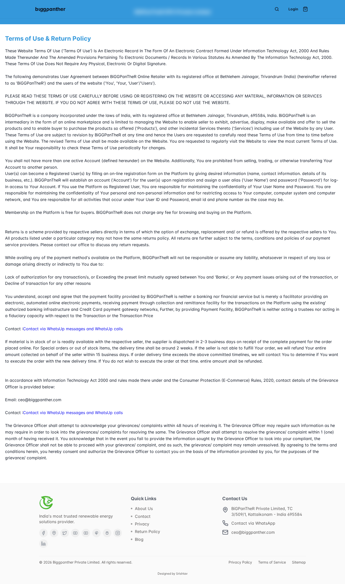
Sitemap (299, 562)
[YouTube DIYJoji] (75, 533)
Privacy (142, 523)
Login (293, 9)
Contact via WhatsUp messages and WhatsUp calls (73, 328)
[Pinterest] (96, 533)
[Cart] (305, 9)
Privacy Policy (240, 562)
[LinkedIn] (43, 543)
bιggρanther (50, 9)
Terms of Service (272, 562)
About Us (144, 508)
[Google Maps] (54, 533)
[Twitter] (64, 533)
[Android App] (107, 533)
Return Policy (147, 531)
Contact (143, 516)
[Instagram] (117, 533)
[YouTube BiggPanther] (86, 533)
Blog (139, 539)
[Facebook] (43, 533)
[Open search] (276, 9)
